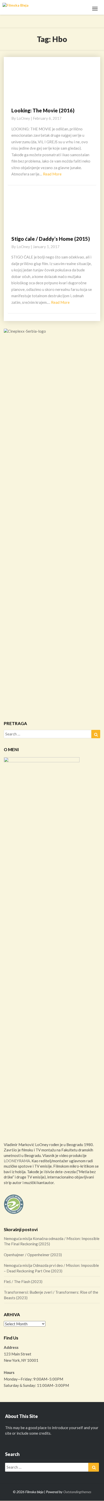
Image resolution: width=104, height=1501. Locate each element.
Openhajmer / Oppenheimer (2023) (33, 1254)
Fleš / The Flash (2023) (23, 1281)
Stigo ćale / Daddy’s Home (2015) (50, 239)
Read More (52, 174)
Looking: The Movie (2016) (42, 110)
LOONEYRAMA (17, 1160)
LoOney (23, 118)
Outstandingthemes (77, 1492)
